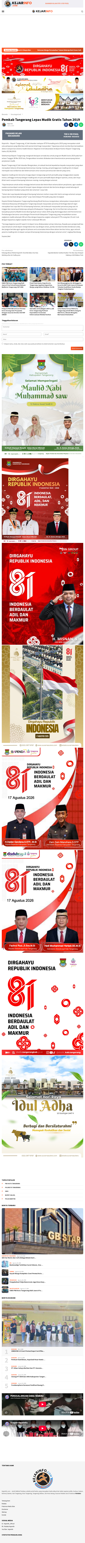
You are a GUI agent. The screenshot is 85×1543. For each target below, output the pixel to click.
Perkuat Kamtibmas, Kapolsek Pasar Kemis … (28, 1360)
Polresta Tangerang (12, 1187)
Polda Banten (10, 1199)
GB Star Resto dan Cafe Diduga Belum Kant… (19, 1258)
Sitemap (4, 1512)
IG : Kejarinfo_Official (8, 1524)
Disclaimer (5, 1509)
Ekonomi (14, 1349)
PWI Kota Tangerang (12, 1184)
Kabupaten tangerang (9, 1256)
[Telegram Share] (76, 125)
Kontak (4, 1515)
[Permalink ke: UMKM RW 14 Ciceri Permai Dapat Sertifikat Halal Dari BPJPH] (42, 1324)
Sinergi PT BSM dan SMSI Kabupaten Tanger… (28, 1377)
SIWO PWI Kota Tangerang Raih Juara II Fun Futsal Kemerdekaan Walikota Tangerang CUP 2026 (14, 285)
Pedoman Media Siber (8, 1506)
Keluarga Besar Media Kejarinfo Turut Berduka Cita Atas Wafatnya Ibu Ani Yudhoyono (20, 252)
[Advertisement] (42, 31)
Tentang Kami (6, 1501)
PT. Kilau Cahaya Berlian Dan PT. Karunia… (27, 1368)
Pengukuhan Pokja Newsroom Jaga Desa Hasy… (28, 1282)
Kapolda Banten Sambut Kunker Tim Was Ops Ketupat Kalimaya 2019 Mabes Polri (65, 252)
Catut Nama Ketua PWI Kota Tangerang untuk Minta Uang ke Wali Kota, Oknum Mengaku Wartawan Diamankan (69, 312)
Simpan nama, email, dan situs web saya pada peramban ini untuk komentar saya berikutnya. (34, 344)
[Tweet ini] (71, 125)
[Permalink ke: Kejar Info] (4, 125)
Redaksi (78, 1493)
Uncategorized (14, 1288)
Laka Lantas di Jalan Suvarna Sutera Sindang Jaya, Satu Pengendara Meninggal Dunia (51, 50)
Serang (12, 1271)
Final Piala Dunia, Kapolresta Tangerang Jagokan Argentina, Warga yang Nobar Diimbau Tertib (42, 285)
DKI (11, 1263)
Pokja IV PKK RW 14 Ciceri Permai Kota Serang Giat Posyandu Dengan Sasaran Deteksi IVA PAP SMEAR (13, 312)
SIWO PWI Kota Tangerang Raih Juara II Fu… (26, 1291)
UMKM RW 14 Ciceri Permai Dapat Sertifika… (28, 1351)
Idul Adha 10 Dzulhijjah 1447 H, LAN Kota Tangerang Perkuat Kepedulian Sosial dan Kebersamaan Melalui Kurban (42, 312)
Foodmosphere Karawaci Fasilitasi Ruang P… (28, 1385)
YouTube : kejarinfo (7, 1529)
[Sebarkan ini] (66, 125)
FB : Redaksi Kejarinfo (8, 1526)
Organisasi (13, 1280)
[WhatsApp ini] (81, 125)
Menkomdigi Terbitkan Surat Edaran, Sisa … (26, 1265)
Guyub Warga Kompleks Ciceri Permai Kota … (26, 1274)
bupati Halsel (10, 1195)
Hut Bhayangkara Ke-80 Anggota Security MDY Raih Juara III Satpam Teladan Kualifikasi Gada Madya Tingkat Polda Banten (70, 286)
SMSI (6, 1191)
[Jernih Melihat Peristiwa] (42, 11)
